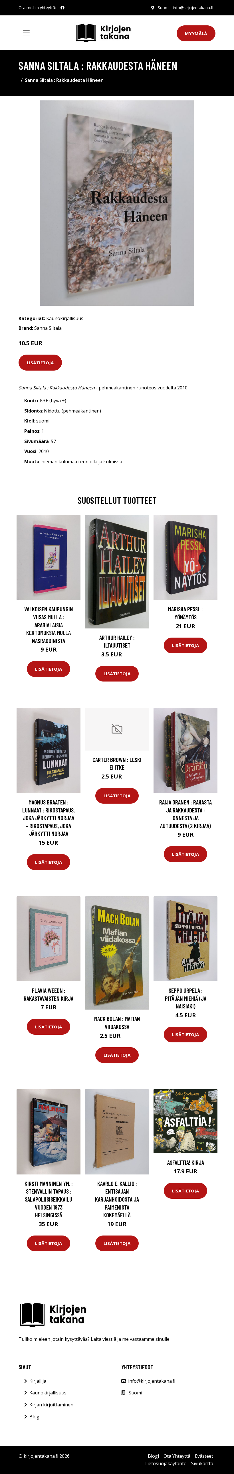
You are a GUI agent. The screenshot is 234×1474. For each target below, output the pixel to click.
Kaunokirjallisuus (64, 318)
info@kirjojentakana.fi (193, 7)
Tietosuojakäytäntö (165, 1463)
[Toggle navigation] (26, 32)
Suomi (164, 7)
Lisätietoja (40, 362)
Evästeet (204, 1456)
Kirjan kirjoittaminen (51, 1405)
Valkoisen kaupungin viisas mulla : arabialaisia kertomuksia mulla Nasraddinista (48, 624)
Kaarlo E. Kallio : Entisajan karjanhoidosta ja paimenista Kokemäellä (117, 1199)
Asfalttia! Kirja (185, 1162)
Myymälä (196, 33)
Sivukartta (202, 1463)
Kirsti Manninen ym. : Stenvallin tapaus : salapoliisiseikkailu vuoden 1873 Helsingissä (49, 1199)
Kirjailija (37, 1381)
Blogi (35, 1417)
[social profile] (62, 7)
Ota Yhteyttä (177, 1456)
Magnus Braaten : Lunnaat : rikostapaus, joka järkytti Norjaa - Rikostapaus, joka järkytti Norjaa (48, 817)
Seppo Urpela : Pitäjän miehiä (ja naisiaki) (185, 998)
